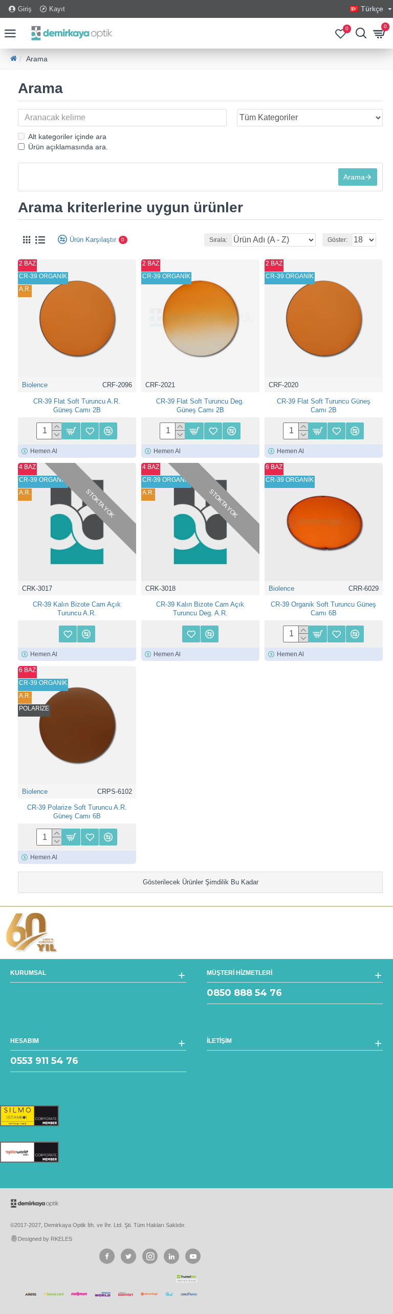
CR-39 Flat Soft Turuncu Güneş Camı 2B (323, 405)
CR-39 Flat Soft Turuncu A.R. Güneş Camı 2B (76, 405)
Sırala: (218, 239)
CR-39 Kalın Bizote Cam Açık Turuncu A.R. (77, 608)
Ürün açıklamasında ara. (68, 147)
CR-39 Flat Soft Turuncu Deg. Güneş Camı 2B (200, 405)
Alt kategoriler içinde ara (67, 136)
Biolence (35, 385)
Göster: (337, 239)
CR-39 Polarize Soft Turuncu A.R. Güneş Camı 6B (77, 812)
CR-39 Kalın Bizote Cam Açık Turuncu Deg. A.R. (200, 608)
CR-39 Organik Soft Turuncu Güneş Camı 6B (323, 608)
